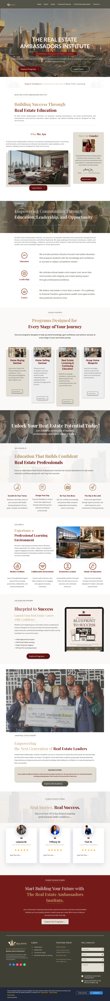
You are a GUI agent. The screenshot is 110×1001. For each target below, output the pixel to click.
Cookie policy (44, 992)
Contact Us (96, 4)
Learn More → (17, 391)
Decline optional (82, 993)
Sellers (53, 4)
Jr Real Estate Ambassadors (82, 4)
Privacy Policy (11, 995)
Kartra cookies (53, 992)
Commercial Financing (64, 4)
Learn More (79, 69)
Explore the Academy (53, 783)
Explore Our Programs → (55, 921)
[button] (10, 857)
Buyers (46, 4)
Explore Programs (28, 69)
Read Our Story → (87, 179)
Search (39, 4)
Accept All (96, 993)
